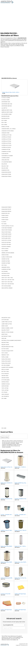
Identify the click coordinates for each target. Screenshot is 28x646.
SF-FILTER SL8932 (6, 379)
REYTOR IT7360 (5, 371)
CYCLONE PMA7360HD (7, 161)
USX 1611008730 (5, 396)
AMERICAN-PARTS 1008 (7, 110)
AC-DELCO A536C (6, 99)
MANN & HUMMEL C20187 (7, 328)
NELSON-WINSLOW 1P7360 (7, 346)
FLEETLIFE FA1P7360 (6, 242)
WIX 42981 (4, 428)
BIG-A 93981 (4, 124)
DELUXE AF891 (5, 168)
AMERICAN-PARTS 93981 (7, 112)
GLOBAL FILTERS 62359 (7, 256)
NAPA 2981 (4, 338)
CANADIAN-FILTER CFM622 (8, 130)
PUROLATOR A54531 (6, 359)
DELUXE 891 (4, 163)
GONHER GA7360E (6, 261)
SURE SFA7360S (5, 386)
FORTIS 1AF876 (5, 248)
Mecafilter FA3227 (5, 330)
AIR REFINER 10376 (6, 101)
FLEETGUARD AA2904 (6, 234)
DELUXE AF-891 (5, 166)
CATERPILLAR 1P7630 (6, 141)
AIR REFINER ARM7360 (7, 105)
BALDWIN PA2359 (5, 116)
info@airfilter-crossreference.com (21, 645)
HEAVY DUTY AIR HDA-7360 (8, 279)
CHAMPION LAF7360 (6, 151)
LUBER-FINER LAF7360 (7, 323)
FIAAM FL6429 (5, 217)
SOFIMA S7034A (5, 381)
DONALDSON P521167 (6, 209)
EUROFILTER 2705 (6, 213)
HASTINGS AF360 (5, 275)
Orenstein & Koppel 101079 (7, 350)
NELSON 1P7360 (5, 342)
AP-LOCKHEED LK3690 (6, 114)
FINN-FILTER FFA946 (6, 232)
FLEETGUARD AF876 (6, 238)
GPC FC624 (4, 265)
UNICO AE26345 (5, 394)
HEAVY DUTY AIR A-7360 (7, 277)
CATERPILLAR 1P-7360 (6, 134)
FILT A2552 (4, 223)
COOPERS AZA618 (5, 157)
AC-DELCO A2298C (6, 97)
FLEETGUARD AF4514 (6, 236)
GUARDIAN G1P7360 (6, 269)
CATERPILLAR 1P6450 (6, 137)
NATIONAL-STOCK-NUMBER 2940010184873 (11, 340)
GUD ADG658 (4, 271)
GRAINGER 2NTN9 (6, 267)
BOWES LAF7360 (5, 126)
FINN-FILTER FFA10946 (7, 230)
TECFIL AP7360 (5, 388)
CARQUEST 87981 (5, 132)
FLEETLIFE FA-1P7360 (6, 240)
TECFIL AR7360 (5, 390)
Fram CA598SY (5, 250)
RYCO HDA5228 (5, 373)
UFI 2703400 (4, 392)
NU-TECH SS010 (5, 348)
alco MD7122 (4, 108)
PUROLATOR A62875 (6, 361)
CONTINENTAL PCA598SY (7, 155)
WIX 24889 (4, 398)
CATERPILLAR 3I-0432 (6, 145)
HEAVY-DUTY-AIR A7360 (7, 281)
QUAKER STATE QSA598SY (7, 367)
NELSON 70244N (5, 344)
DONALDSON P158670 (6, 207)
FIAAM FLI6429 (5, 219)
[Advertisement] (14, 18)
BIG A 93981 (4, 120)
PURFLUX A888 (5, 357)
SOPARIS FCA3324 (6, 383)
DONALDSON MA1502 (6, 172)
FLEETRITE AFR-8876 (6, 244)
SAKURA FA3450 (5, 377)
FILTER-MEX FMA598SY (7, 227)
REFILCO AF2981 (5, 369)
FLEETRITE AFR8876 (6, 246)
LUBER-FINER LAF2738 (7, 321)
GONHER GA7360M (6, 263)
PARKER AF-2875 (5, 354)
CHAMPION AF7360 (6, 149)
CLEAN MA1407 (5, 153)
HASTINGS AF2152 (6, 273)
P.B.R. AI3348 (5, 352)
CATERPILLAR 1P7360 (6, 139)
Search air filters (4, 437)
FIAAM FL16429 (5, 215)
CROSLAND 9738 (5, 159)
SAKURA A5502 (5, 375)
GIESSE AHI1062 (5, 254)
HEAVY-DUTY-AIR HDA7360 (8, 283)
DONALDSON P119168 (6, 174)
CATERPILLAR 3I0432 (6, 147)
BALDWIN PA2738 (5, 118)
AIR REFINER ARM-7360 (7, 103)
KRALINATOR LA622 (6, 317)
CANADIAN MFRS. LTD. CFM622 (9, 128)
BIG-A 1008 (4, 122)
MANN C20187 (5, 325)
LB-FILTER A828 (5, 319)
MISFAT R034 (4, 334)
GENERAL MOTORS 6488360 (8, 252)
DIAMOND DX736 (5, 170)
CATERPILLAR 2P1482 (6, 143)
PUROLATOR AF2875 (6, 363)
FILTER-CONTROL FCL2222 (8, 225)
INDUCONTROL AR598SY (7, 288)
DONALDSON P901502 (6, 211)
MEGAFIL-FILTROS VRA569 (7, 332)
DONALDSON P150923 (6, 176)
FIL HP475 (4, 221)
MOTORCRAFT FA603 (6, 336)
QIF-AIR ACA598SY (6, 365)
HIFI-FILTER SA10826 (6, 285)
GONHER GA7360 (5, 258)
